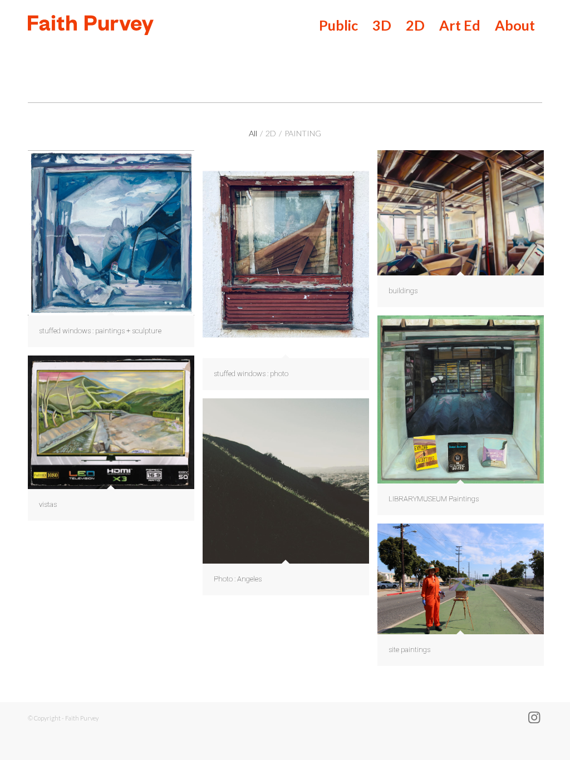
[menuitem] (338, 25)
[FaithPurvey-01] (185, 25)
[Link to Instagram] (533, 716)
